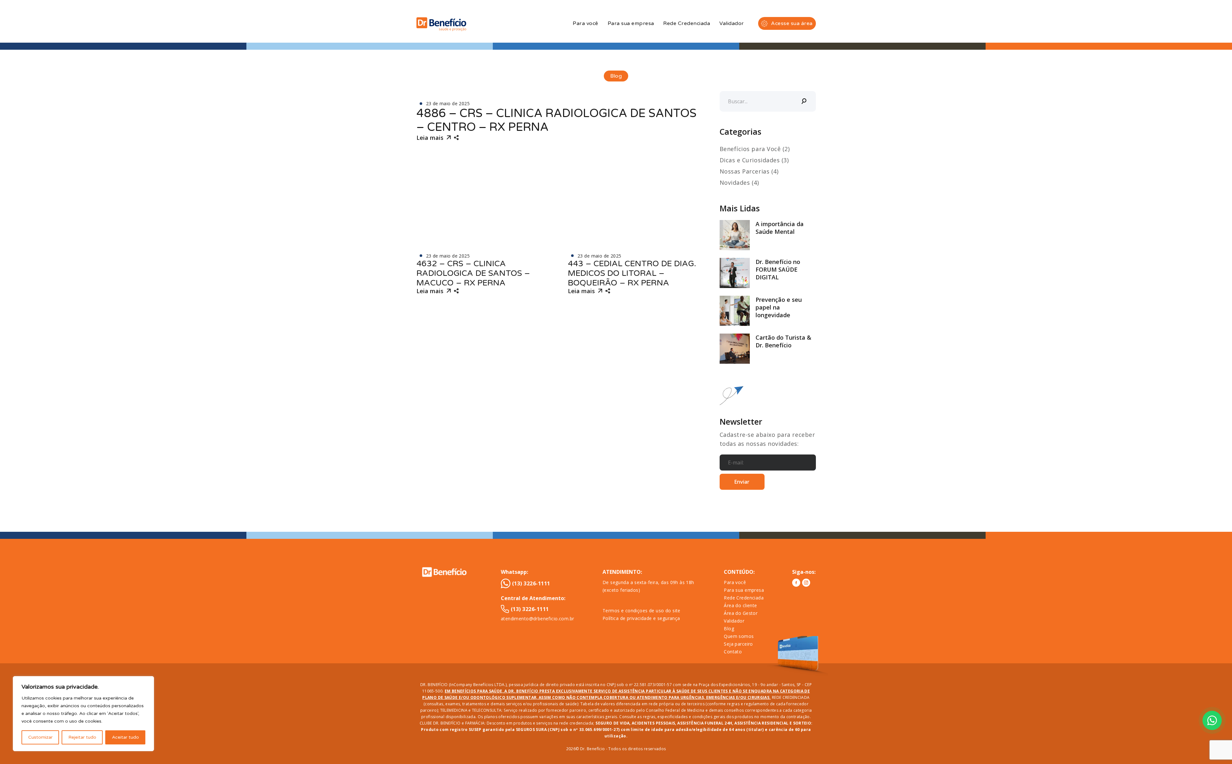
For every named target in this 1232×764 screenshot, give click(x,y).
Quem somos (739, 636)
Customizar (40, 737)
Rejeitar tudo (82, 737)
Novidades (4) (739, 182)
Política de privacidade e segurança (641, 618)
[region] (83, 713)
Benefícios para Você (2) (755, 149)
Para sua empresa (631, 23)
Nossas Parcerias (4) (749, 171)
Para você (585, 23)
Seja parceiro (738, 644)
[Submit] (804, 102)
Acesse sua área (791, 23)
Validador (731, 23)
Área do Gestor (740, 613)
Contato (733, 652)
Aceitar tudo (125, 737)
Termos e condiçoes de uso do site (641, 610)
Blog (729, 628)
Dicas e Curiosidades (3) (754, 160)
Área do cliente (740, 605)
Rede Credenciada (686, 23)
